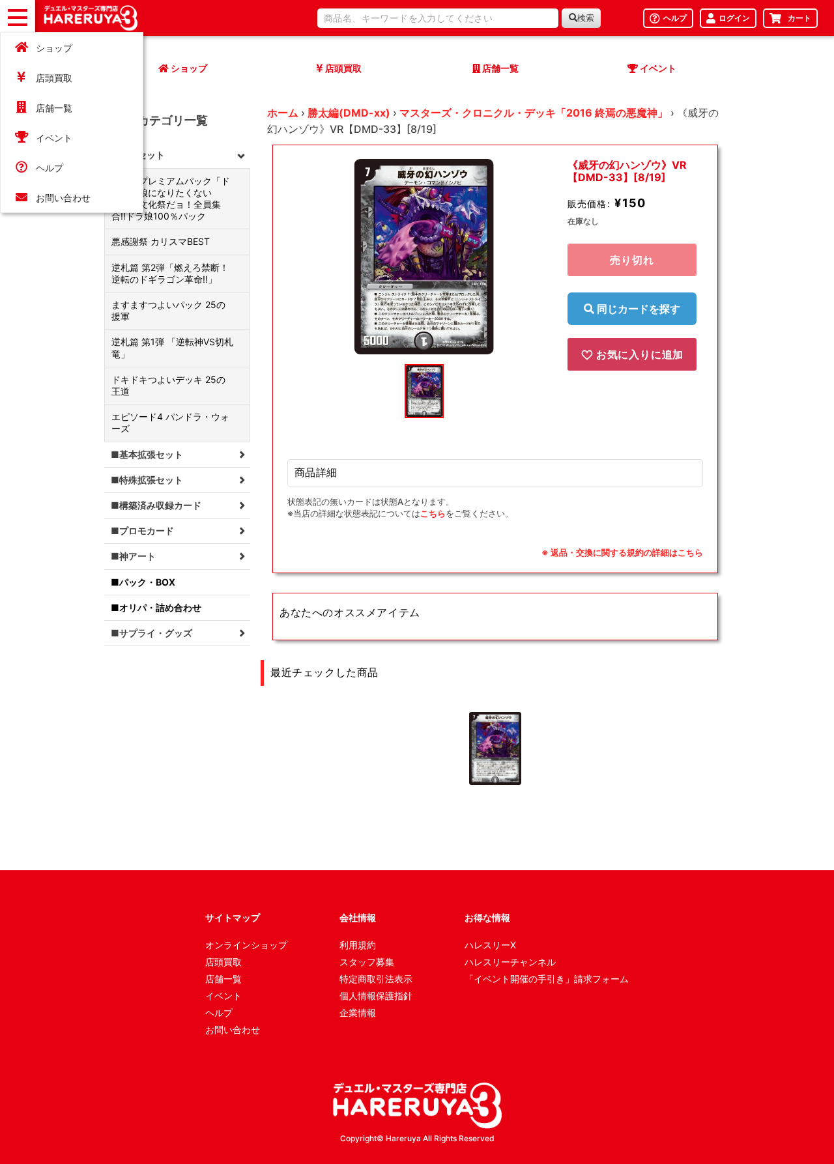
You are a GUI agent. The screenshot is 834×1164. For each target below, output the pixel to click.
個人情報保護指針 (375, 995)
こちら (433, 513)
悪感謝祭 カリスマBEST (160, 241)
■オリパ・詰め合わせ (156, 607)
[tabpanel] (424, 256)
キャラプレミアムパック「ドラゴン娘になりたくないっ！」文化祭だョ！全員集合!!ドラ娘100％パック (170, 198)
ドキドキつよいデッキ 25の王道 (168, 385)
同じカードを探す (637, 308)
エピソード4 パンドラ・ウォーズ (170, 422)
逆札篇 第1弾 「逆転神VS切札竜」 (172, 347)
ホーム (282, 112)
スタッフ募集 (366, 961)
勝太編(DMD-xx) (349, 112)
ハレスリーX (490, 944)
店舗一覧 (54, 107)
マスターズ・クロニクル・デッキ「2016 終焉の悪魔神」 (533, 112)
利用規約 (357, 944)
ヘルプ (49, 167)
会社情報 (357, 917)
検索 (585, 18)
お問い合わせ (63, 197)
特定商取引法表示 (375, 978)
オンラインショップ (246, 944)
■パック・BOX (143, 582)
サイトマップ (232, 917)
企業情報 (357, 1012)
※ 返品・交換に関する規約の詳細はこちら (622, 552)
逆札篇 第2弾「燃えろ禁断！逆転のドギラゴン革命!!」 (170, 273)
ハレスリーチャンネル (510, 961)
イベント (54, 137)
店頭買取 (54, 77)
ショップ (54, 47)
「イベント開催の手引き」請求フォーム (547, 978)
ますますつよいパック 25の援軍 (168, 310)
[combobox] (437, 18)
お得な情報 (487, 917)
